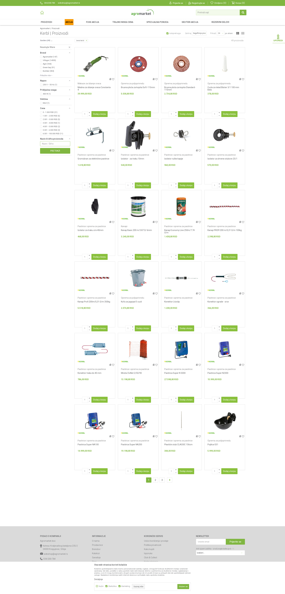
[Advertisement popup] (142, 297)
